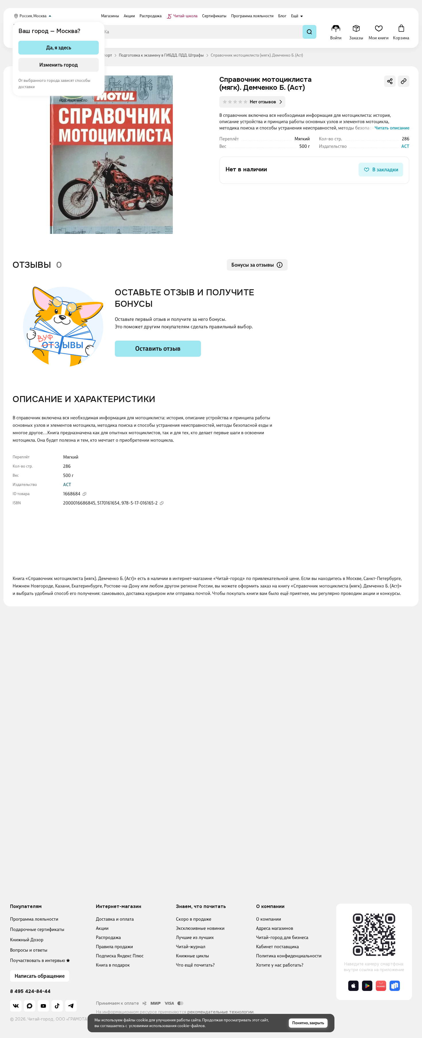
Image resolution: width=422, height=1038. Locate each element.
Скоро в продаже (193, 919)
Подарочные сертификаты (37, 929)
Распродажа (108, 937)
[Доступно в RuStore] (395, 986)
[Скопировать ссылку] (403, 81)
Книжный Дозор (26, 939)
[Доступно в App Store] (353, 986)
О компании (268, 919)
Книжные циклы (192, 956)
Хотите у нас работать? (279, 965)
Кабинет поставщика (277, 946)
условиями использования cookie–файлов (167, 1025)
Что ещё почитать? (195, 965)
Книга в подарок (113, 965)
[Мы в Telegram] (71, 1006)
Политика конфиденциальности (289, 956)
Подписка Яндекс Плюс (120, 956)
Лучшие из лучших (195, 937)
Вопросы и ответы (28, 950)
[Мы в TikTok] (57, 1006)
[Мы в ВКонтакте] (16, 1006)
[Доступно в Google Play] (367, 986)
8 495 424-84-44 (30, 991)
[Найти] (309, 32)
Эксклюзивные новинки (200, 928)
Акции (102, 928)
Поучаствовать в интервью (37, 960)
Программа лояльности (34, 919)
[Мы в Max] (29, 1006)
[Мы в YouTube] (43, 1006)
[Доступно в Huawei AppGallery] (381, 986)
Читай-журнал (190, 946)
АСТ (405, 146)
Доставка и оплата (115, 919)
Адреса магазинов (274, 928)
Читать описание (392, 128)
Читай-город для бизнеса (282, 937)
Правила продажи (114, 946)
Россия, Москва (33, 15)
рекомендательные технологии (220, 1012)
